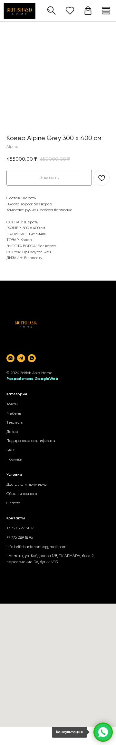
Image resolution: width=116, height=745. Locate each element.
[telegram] (21, 358)
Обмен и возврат (21, 494)
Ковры (12, 404)
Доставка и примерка (26, 485)
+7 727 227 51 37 (20, 528)
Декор (12, 432)
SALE (10, 450)
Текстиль (14, 423)
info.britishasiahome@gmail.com (36, 547)
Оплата (13, 503)
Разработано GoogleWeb (32, 379)
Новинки (14, 460)
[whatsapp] (32, 358)
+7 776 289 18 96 (19, 538)
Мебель (13, 414)
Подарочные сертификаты (30, 441)
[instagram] (10, 358)
